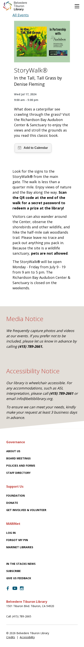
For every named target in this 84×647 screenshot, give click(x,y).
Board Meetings (18, 458)
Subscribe (13, 571)
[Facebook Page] (8, 588)
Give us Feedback (18, 578)
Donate (12, 503)
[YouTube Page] (15, 588)
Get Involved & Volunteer (26, 510)
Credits (10, 637)
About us (13, 451)
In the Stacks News (21, 564)
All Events (21, 15)
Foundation (15, 495)
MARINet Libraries (19, 547)
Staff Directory (18, 473)
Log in (11, 533)
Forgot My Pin (17, 540)
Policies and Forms (20, 465)
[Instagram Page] (22, 588)
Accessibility (27, 637)
